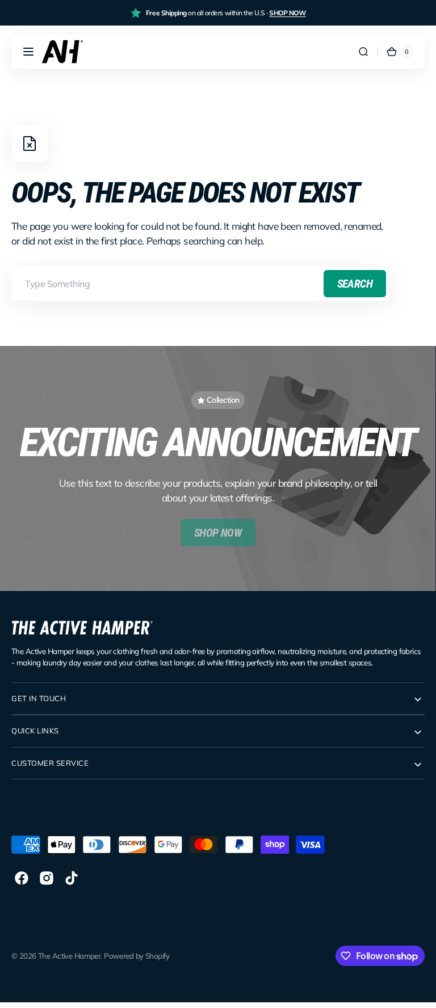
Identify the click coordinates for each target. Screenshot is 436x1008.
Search (354, 283)
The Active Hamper (69, 955)
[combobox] (200, 284)
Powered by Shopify (137, 955)
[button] (28, 51)
